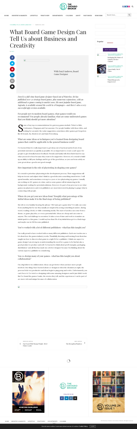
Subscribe (98, 15)
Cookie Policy (83, 426)
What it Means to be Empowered (114, 81)
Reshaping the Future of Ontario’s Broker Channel (115, 59)
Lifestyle (34, 15)
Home (6, 15)
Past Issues (87, 15)
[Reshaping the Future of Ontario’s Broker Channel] (102, 58)
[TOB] (68, 6)
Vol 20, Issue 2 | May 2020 (115, 54)
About (78, 15)
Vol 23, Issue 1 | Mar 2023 (23, 24)
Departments (57, 15)
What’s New (45, 15)
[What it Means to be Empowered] (102, 79)
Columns (69, 15)
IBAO (12, 51)
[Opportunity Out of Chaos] (102, 69)
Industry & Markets (19, 15)
